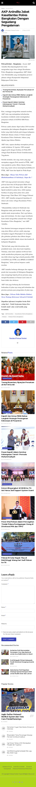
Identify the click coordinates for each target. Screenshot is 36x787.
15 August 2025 (6, 387)
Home (3, 8)
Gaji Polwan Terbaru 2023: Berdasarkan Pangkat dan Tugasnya (19, 744)
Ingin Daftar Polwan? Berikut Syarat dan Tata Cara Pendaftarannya (12, 716)
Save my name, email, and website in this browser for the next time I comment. (18, 633)
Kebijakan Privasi (7, 766)
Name (3, 607)
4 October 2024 (6, 529)
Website (4, 623)
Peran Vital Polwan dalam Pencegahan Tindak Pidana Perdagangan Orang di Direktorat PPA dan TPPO (17, 524)
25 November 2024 (6, 459)
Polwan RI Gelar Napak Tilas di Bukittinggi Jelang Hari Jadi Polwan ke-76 (16, 560)
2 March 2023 (26, 30)
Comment (5, 584)
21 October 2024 (6, 493)
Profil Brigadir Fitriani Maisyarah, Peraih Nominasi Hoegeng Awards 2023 (22, 662)
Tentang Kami (7, 768)
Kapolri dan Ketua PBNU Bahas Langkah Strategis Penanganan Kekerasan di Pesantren (17, 97)
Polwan (4, 316)
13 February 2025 (6, 423)
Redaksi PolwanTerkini (12, 30)
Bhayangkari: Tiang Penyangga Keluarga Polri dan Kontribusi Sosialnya (19, 736)
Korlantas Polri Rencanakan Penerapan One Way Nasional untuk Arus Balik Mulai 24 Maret (21, 652)
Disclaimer (29, 766)
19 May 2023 (14, 666)
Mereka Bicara (9, 8)
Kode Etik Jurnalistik (19, 766)
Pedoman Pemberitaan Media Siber (22, 768)
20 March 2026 (14, 656)
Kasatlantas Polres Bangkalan (23, 314)
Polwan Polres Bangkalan (16, 316)
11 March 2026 (14, 676)
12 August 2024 (6, 565)
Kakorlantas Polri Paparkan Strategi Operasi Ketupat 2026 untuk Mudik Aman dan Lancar (21, 671)
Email (3, 615)
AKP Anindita (9, 314)
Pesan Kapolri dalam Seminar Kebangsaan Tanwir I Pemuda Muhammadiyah (14, 104)
